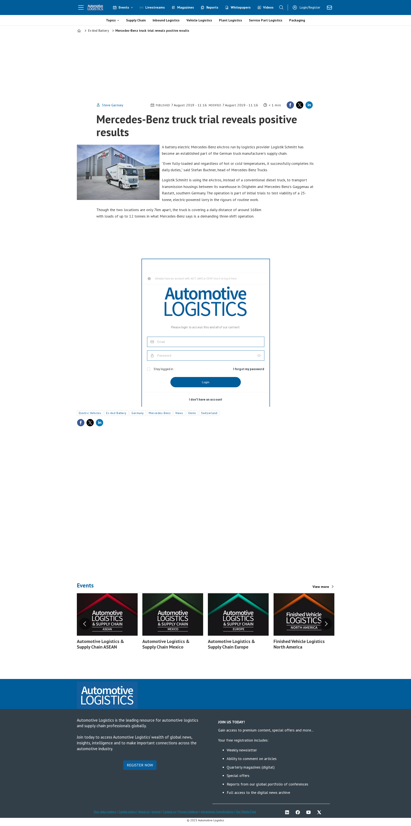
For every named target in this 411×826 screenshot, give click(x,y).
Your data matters (105, 812)
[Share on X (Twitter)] (300, 105)
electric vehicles (90, 413)
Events (124, 7)
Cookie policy (128, 812)
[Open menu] (81, 7)
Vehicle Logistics (199, 20)
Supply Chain (136, 20)
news (179, 413)
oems (192, 413)
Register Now (140, 765)
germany (137, 413)
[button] (85, 624)
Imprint (156, 812)
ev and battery (116, 413)
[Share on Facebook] (290, 105)
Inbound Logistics (166, 20)
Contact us (169, 812)
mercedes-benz (160, 413)
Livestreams (155, 7)
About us (143, 812)
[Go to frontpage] (95, 7)
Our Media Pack (246, 812)
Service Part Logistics (265, 20)
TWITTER (320, 812)
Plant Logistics (230, 20)
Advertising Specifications (217, 812)
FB (298, 812)
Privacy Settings (188, 812)
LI (288, 812)
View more (321, 586)
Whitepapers (241, 7)
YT (309, 812)
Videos (268, 7)
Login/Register (309, 7)
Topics (111, 20)
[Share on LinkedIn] (309, 105)
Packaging (297, 20)
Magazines (185, 7)
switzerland (209, 413)
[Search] (281, 7)
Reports (212, 7)
